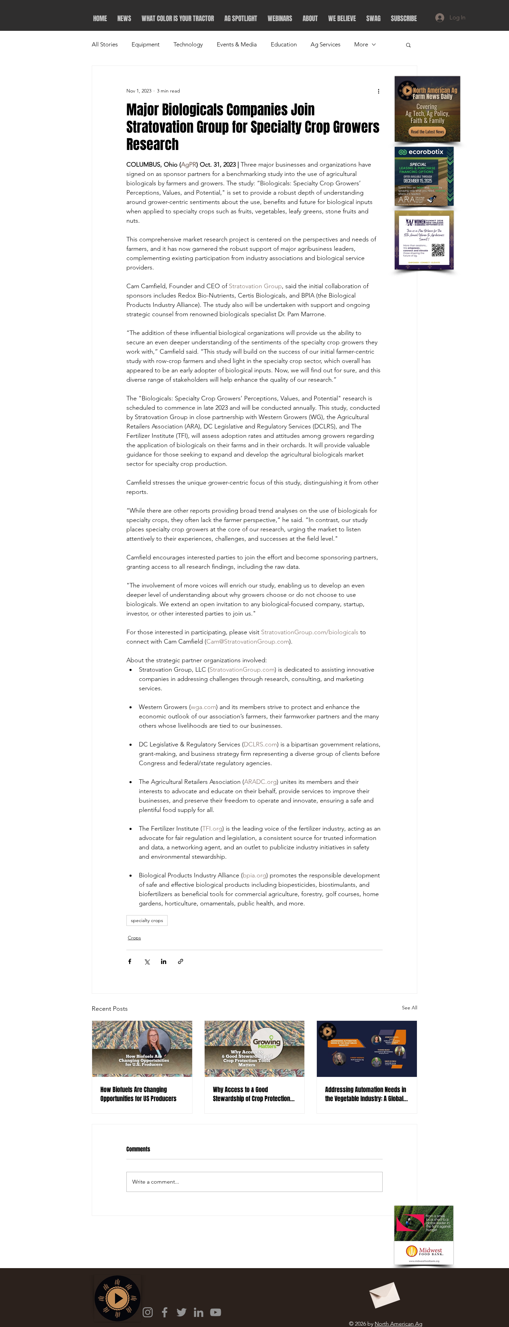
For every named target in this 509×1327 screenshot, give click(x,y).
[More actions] (378, 91)
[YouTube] (215, 1312)
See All (409, 1008)
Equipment (146, 44)
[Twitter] (181, 1312)
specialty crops (147, 920)
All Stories (105, 44)
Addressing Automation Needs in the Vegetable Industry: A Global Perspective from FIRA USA (365, 1094)
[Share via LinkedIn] (163, 961)
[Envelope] (383, 1292)
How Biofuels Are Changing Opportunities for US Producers (138, 1094)
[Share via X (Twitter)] (146, 961)
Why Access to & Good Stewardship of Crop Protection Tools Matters (251, 1094)
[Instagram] (147, 1312)
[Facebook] (164, 1312)
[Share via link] (180, 961)
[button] (408, 44)
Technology (188, 44)
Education (284, 44)
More (361, 44)
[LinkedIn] (198, 1312)
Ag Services (325, 44)
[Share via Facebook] (129, 961)
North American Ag (398, 1323)
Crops (134, 938)
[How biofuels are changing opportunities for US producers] (142, 1049)
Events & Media (237, 44)
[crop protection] (255, 1049)
